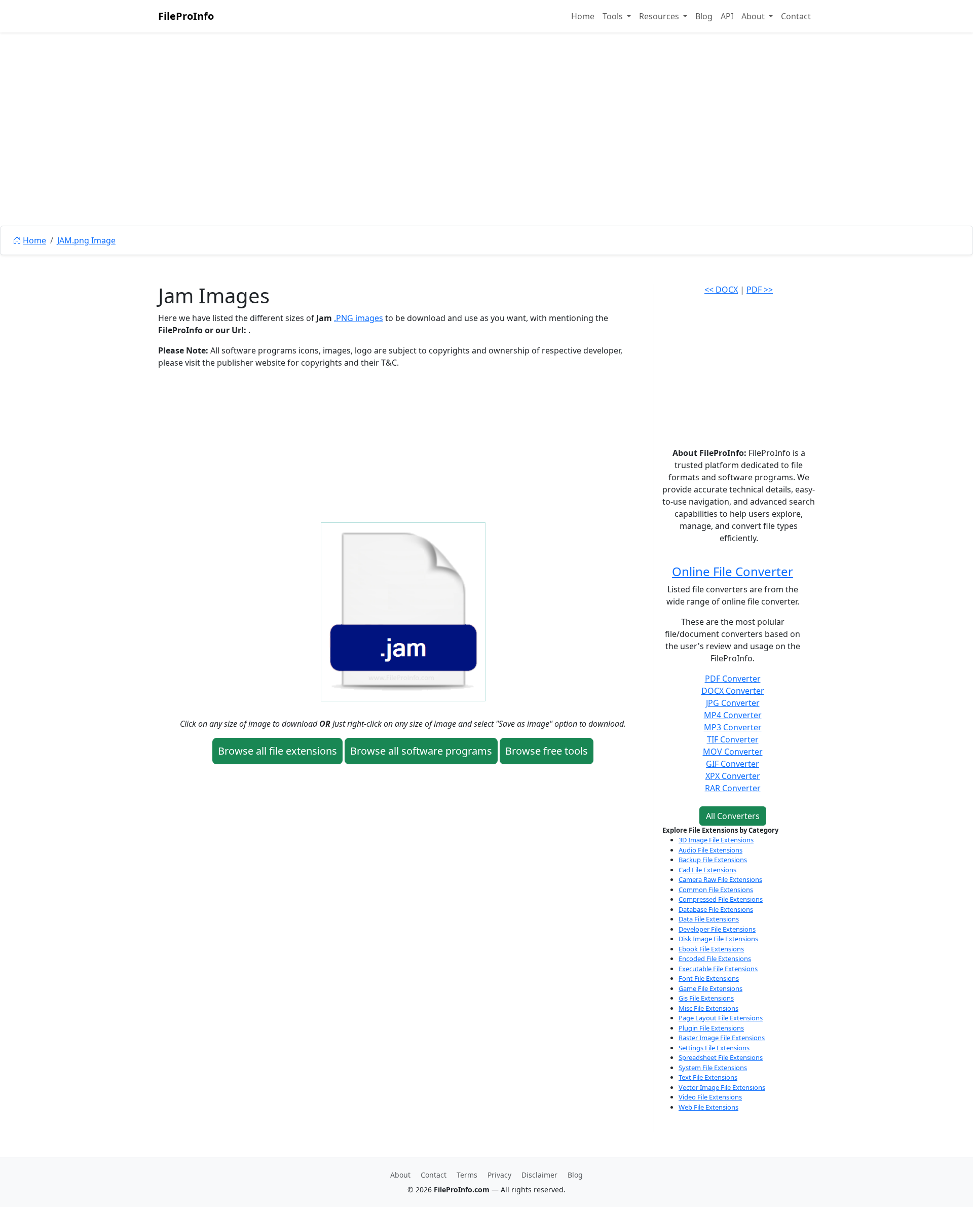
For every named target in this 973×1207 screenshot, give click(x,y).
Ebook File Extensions (711, 948)
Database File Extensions (716, 909)
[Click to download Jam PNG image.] (403, 611)
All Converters (733, 816)
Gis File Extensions (706, 998)
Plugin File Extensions (711, 1028)
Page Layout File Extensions (721, 1017)
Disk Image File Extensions (718, 938)
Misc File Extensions (708, 1008)
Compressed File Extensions (721, 899)
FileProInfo (186, 16)
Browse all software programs (421, 751)
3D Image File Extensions (716, 839)
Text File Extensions (708, 1077)
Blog (704, 16)
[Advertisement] (486, 152)
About (400, 1175)
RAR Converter (733, 788)
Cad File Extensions (707, 869)
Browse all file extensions (277, 751)
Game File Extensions (710, 988)
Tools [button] (614, 16)
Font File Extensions (709, 978)
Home (582, 16)
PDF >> (759, 289)
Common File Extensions (716, 889)
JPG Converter (733, 702)
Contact (796, 16)
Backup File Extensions (713, 859)
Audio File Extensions (710, 850)
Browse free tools (546, 751)
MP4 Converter (733, 715)
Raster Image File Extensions (722, 1037)
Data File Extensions (709, 919)
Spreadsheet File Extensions (721, 1057)
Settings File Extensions (714, 1047)
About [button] (754, 16)
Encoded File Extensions (715, 958)
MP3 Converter (733, 727)
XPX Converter (732, 776)
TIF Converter (733, 739)
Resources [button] (660, 16)
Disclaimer (539, 1175)
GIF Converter (732, 763)
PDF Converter (733, 678)
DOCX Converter (732, 690)
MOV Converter (733, 751)
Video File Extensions (710, 1097)
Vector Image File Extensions (722, 1087)
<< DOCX (721, 289)
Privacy (499, 1175)
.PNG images (358, 318)
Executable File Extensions (718, 968)
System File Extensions (713, 1067)
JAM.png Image (86, 240)
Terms (467, 1175)
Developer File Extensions (717, 929)
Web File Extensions (708, 1107)
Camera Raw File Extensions (720, 879)
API (727, 16)
